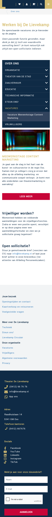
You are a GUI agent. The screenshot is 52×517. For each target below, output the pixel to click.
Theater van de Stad (18, 76)
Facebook (15, 448)
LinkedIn (14, 455)
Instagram (15, 458)
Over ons (15, 11)
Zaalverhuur (13, 83)
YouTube (15, 451)
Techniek (7, 327)
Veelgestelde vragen (13, 311)
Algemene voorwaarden (14, 358)
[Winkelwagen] (34, 4)
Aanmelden (26, 512)
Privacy (6, 363)
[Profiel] (26, 4)
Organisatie (12, 70)
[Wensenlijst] (19, 4)
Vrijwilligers (13, 124)
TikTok (14, 462)
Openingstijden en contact (16, 301)
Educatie (10, 89)
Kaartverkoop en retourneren (17, 306)
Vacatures (11, 108)
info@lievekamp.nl (22, 253)
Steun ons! (12, 102)
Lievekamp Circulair (12, 337)
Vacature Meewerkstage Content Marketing (25, 116)
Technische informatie (19, 95)
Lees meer (26, 196)
